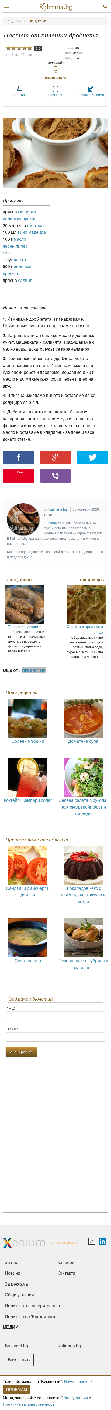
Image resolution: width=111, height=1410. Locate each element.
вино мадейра (32, 232)
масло (20, 239)
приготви (55, 94)
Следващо (92, 579)
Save (20, 472)
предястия (38, 21)
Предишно (18, 579)
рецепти (14, 21)
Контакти (66, 1273)
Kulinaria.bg (57, 509)
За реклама (16, 1284)
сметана (35, 225)
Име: (10, 1008)
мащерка (27, 212)
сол (6, 253)
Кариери (65, 1262)
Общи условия (74, 1397)
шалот (20, 259)
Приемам (16, 1389)
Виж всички (19, 1360)
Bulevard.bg (16, 1346)
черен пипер (15, 246)
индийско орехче (19, 218)
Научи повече (76, 1381)
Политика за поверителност (28, 1404)
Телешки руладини (24, 626)
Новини (12, 1273)
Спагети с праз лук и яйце (85, 629)
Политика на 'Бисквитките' (31, 1317)
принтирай (20, 94)
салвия (25, 280)
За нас (11, 1262)
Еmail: (12, 1029)
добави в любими (91, 94)
